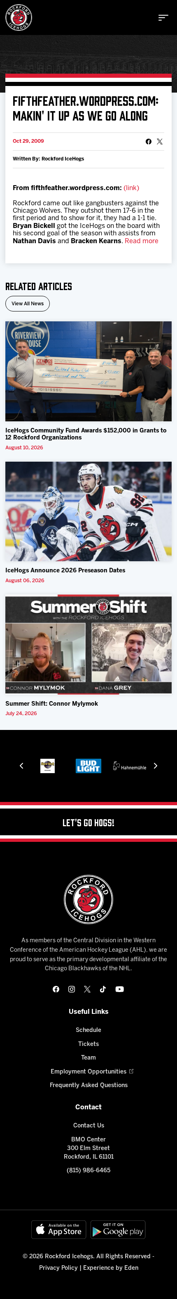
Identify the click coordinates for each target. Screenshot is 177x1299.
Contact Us (88, 1126)
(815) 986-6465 (88, 1171)
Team (88, 1058)
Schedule (88, 1030)
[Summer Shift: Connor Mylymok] (88, 645)
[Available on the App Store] (58, 1229)
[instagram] (72, 989)
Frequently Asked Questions (89, 1085)
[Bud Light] (89, 766)
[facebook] (56, 989)
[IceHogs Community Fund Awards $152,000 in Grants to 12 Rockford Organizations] (88, 371)
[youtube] (120, 989)
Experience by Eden (110, 1268)
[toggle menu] (163, 18)
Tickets (88, 1044)
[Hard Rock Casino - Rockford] (47, 766)
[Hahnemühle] (129, 766)
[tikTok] (103, 989)
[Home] (18, 17)
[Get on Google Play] (118, 1229)
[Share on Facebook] (148, 141)
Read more (141, 241)
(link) (131, 188)
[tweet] (159, 141)
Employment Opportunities (88, 1072)
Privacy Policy (58, 1268)
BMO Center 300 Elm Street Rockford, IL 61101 (89, 1148)
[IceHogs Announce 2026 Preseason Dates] (88, 512)
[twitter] (87, 989)
